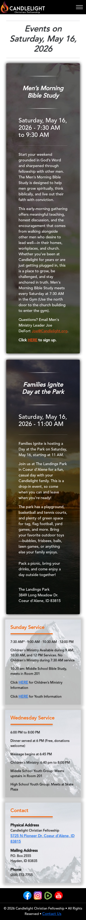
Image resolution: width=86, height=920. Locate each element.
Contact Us (51, 914)
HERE (32, 340)
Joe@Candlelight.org (49, 331)
